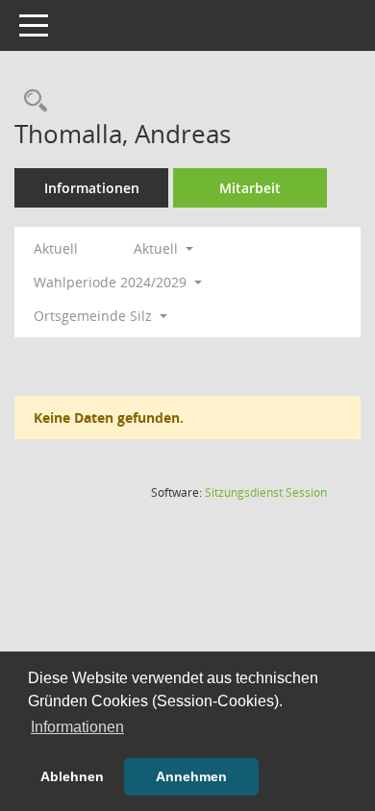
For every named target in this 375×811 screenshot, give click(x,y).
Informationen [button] (77, 727)
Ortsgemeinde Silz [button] (95, 316)
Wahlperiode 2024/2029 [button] (112, 282)
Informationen (91, 188)
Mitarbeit (250, 188)
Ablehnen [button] (72, 776)
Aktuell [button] (158, 248)
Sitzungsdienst (266, 492)
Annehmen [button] (191, 776)
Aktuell (56, 248)
